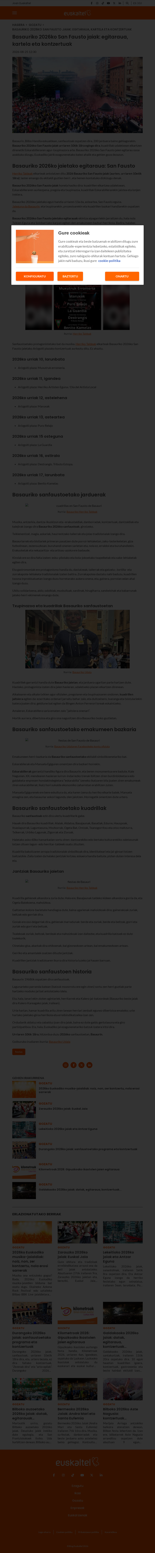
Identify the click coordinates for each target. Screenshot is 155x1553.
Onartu (122, 276)
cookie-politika (109, 261)
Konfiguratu (35, 276)
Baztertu (70, 276)
